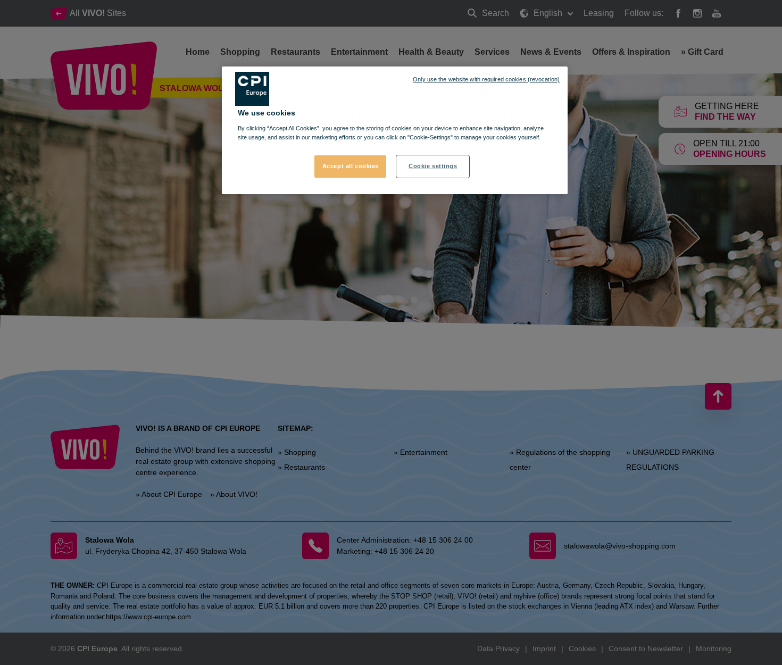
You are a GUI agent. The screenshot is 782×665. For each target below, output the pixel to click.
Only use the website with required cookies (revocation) (486, 79)
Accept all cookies (350, 166)
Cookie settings (433, 166)
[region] (395, 130)
